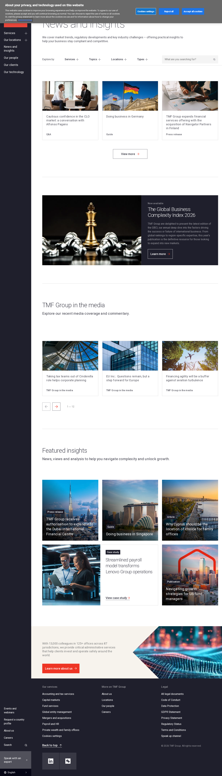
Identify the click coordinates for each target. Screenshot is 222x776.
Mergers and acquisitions (56, 718)
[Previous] (46, 407)
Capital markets (51, 700)
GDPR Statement (170, 712)
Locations (107, 700)
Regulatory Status (171, 724)
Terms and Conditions (173, 730)
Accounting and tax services (58, 693)
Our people (108, 706)
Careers (106, 712)
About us (107, 693)
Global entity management (57, 712)
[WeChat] (67, 761)
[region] (111, 11)
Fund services (50, 706)
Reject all (168, 11)
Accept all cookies (193, 11)
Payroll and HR (50, 724)
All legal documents (172, 693)
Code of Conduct (170, 700)
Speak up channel (171, 736)
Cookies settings (52, 736)
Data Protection (170, 706)
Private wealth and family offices (60, 730)
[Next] (56, 407)
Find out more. (25, 20)
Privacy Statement (171, 718)
